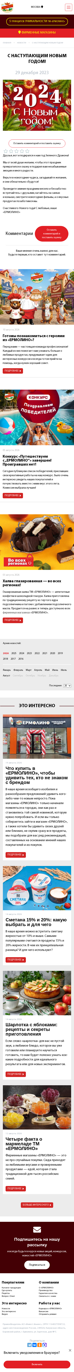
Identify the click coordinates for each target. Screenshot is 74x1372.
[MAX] (44, 1345)
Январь (7, 670)
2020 (52, 653)
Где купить (7, 1290)
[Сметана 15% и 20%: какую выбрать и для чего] (37, 888)
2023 (29, 653)
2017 (13, 659)
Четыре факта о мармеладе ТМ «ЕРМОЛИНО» (24, 1144)
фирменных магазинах (16, 612)
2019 (60, 653)
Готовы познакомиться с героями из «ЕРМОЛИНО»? (34, 338)
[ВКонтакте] (34, 1345)
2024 (21, 653)
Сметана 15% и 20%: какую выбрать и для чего (36, 922)
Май (47, 670)
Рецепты (6, 1293)
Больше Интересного (36, 1205)
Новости (6, 1309)
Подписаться (37, 1265)
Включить (37, 1364)
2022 (37, 653)
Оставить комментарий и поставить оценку (37, 143)
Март (28, 670)
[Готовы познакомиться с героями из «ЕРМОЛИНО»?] (37, 297)
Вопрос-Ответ (8, 1296)
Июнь (55, 670)
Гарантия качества (48, 1293)
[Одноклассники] (39, 1345)
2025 (13, 653)
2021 (44, 653)
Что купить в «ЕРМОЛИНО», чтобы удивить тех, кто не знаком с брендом (37, 775)
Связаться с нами (47, 1296)
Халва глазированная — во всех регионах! (32, 583)
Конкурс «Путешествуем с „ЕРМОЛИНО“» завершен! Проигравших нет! (27, 461)
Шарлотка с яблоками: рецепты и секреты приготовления (31, 1029)
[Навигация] (68, 7)
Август (6, 675)
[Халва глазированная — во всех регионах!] (37, 542)
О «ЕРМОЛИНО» (46, 1288)
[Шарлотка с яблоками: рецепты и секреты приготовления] (37, 993)
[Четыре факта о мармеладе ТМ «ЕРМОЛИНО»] (37, 1107)
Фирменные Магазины (38, 32)
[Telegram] (29, 1345)
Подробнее (12, 370)
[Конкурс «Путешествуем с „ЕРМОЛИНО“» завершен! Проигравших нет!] (37, 417)
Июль (64, 670)
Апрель (38, 670)
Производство (45, 1290)
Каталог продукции (11, 1288)
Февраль (18, 670)
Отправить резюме (47, 1314)
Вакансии (43, 1311)
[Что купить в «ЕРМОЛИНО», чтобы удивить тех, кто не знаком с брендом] (37, 737)
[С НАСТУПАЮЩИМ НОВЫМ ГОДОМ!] (37, 105)
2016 (20, 659)
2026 (6, 653)
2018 (5, 659)
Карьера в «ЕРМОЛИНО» (50, 1309)
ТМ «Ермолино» (37, 21)
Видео (5, 1314)
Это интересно (9, 1311)
